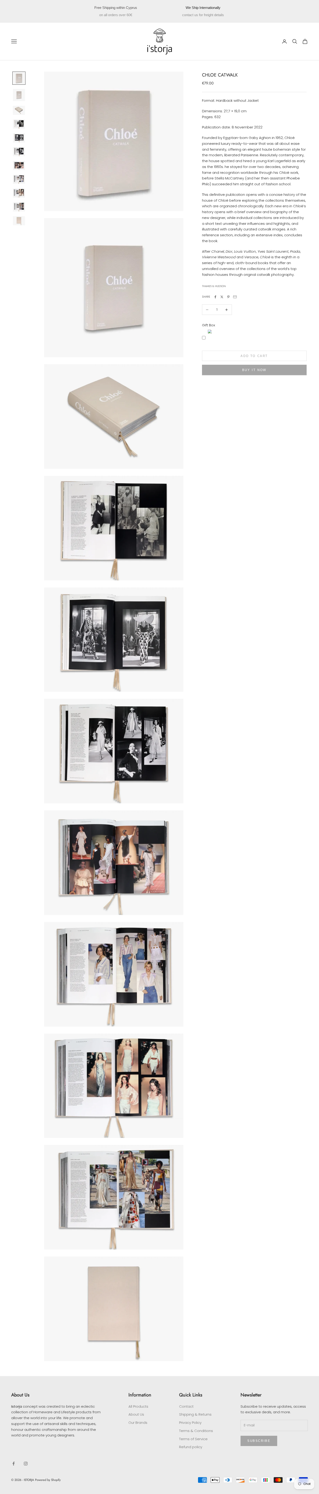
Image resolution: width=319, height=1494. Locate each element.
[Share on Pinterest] (228, 297)
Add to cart (254, 356)
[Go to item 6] (18, 152)
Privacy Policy (190, 1422)
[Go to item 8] (18, 179)
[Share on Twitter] (222, 297)
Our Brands (137, 1422)
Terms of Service (193, 1438)
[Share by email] (235, 297)
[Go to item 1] (18, 78)
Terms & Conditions (196, 1430)
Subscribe (258, 1441)
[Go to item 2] (18, 95)
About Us (136, 1414)
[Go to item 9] (18, 193)
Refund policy (190, 1446)
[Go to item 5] (18, 138)
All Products (138, 1406)
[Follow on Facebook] (13, 1463)
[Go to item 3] (18, 110)
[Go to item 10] (18, 207)
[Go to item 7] (18, 165)
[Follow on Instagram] (25, 1463)
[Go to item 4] (18, 124)
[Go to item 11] (18, 221)
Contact (186, 1406)
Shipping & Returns (195, 1414)
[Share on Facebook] (215, 297)
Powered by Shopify (48, 1480)
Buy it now (254, 370)
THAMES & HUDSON (214, 286)
